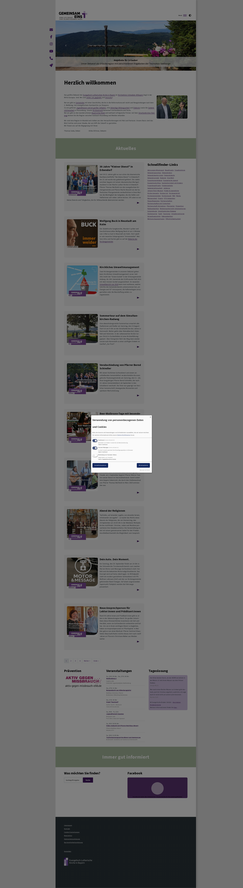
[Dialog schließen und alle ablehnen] (150, 416)
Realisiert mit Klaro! (145, 470)
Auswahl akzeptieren (100, 465)
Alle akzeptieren (143, 465)
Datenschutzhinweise (124, 435)
